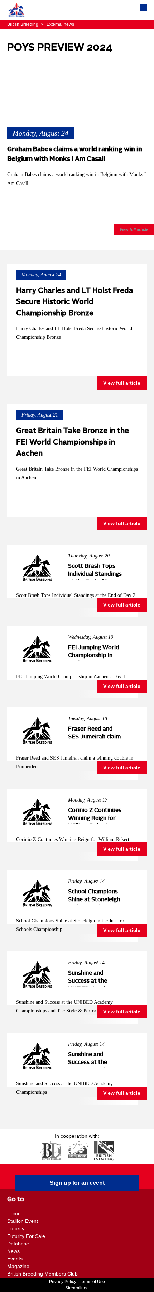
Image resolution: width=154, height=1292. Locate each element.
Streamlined (77, 1288)
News (13, 1251)
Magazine (18, 1266)
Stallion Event (22, 1221)
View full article (134, 229)
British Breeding (23, 24)
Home (14, 1213)
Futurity (15, 1228)
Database (18, 1243)
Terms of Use (92, 1281)
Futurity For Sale (26, 1236)
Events (15, 1259)
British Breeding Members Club (42, 1274)
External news (57, 24)
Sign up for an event (77, 1183)
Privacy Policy (62, 1281)
